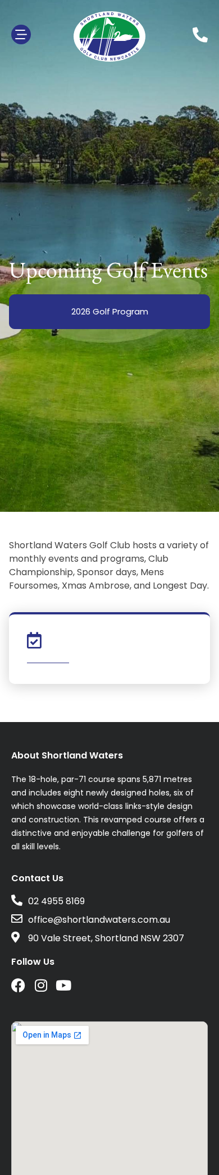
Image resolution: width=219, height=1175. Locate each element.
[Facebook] (18, 985)
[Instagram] (41, 985)
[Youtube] (63, 985)
